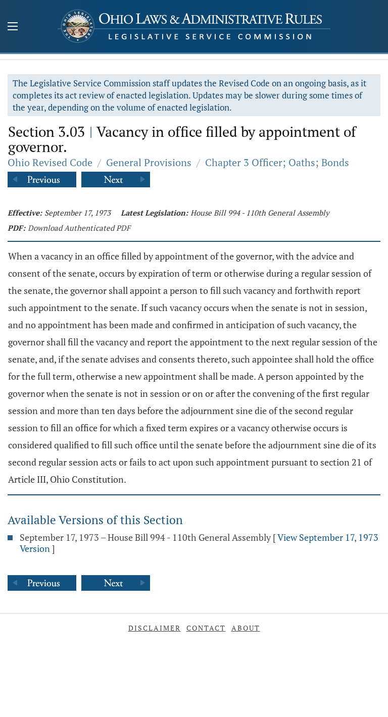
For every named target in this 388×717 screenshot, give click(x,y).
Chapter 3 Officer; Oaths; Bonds (277, 162)
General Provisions (148, 162)
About (245, 628)
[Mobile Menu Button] (13, 27)
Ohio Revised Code (50, 162)
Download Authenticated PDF (79, 228)
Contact (206, 628)
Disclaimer (154, 628)
